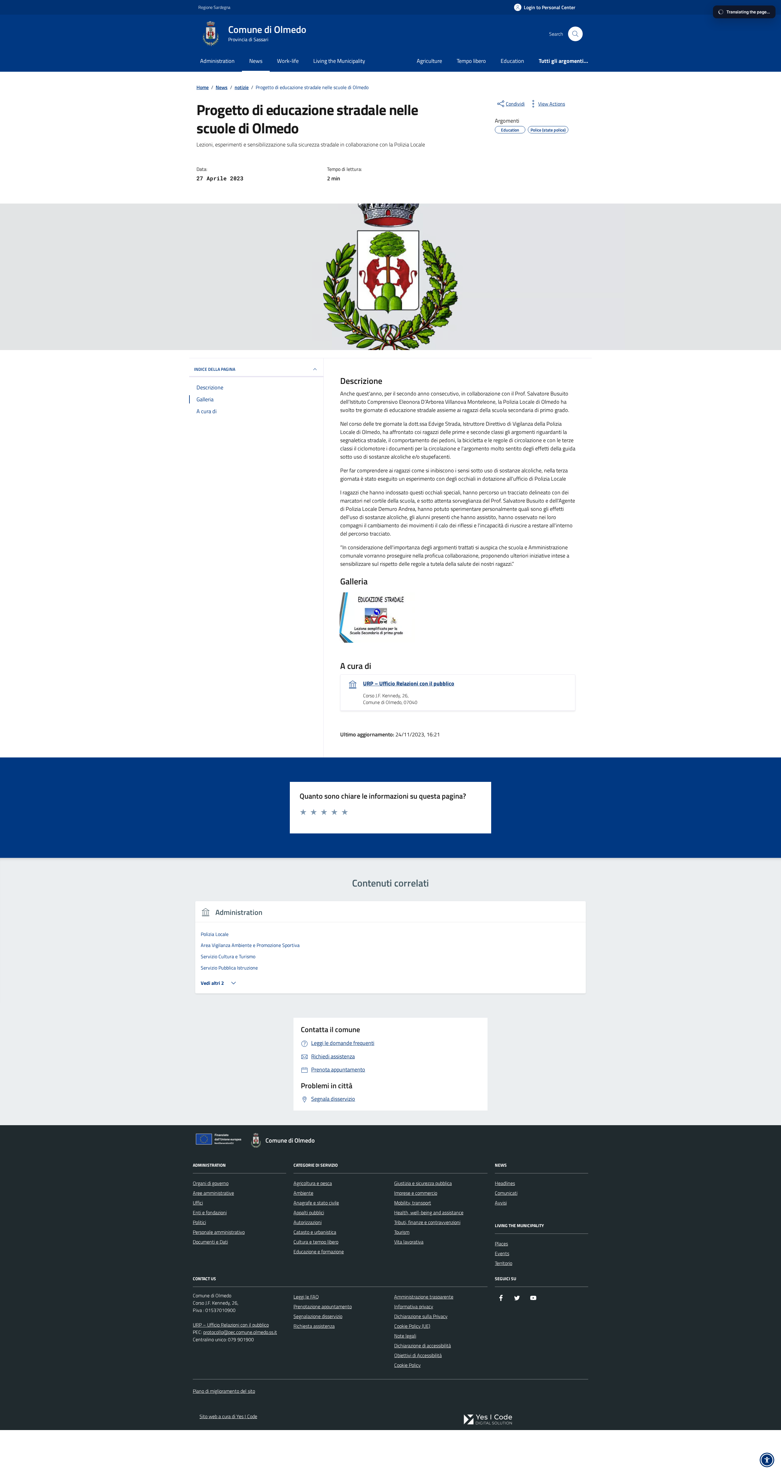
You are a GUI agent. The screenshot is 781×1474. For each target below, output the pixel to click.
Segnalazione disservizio (317, 1316)
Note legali (405, 1335)
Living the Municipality (339, 61)
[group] (390, 951)
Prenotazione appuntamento (322, 1306)
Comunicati (506, 1193)
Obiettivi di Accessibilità (418, 1355)
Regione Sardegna (214, 7)
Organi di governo (211, 1183)
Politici (199, 1222)
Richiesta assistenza (314, 1326)
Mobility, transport (412, 1202)
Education (512, 61)
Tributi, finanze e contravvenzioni (427, 1222)
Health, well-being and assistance (428, 1212)
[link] (487, 1419)
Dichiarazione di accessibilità (422, 1345)
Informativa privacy (413, 1306)
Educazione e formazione (318, 1251)
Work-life (288, 61)
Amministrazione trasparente (423, 1296)
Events (502, 1253)
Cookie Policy (407, 1365)
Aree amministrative (213, 1193)
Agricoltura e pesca (312, 1183)
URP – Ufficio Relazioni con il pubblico (408, 684)
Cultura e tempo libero (315, 1241)
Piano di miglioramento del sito (224, 1391)
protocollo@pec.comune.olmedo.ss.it (240, 1332)
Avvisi (501, 1202)
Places (501, 1243)
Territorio (503, 1263)
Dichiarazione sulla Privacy (421, 1316)
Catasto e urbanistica (314, 1232)
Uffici (198, 1202)
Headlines (505, 1183)
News (255, 61)
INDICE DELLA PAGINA (214, 369)
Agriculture (429, 61)
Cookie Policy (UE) (412, 1326)
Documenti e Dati (210, 1241)
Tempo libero (471, 61)
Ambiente (303, 1193)
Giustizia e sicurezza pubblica (423, 1183)
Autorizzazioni (307, 1222)
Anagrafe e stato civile (316, 1202)
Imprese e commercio (415, 1193)
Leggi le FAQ (306, 1296)
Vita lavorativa (408, 1241)
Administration (217, 61)
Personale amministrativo (219, 1232)
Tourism (401, 1232)
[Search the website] (575, 34)
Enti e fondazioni (210, 1212)
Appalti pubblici (308, 1212)
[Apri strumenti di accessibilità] (767, 1460)
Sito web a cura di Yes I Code (228, 1416)
